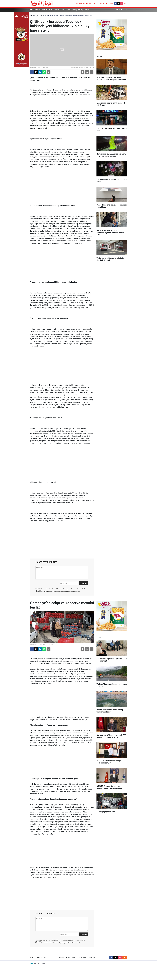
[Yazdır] (48, 72)
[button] (82, 72)
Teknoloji (80, 10)
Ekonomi (44, 10)
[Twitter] (36, 72)
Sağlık (68, 10)
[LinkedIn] (40, 72)
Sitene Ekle (92, 957)
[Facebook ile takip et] (115, 3)
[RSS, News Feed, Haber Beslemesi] (124, 957)
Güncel (37, 10)
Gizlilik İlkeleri (82, 957)
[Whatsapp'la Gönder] (44, 72)
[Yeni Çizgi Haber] (41, 3)
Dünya (32, 10)
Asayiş (87, 10)
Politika (56, 10)
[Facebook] (32, 72)
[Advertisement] (62, 183)
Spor (62, 10)
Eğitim (74, 10)
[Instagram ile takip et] (121, 3)
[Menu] (126, 10)
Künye (68, 957)
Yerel (50, 10)
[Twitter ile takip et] (118, 3)
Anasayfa (35, 15)
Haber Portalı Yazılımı (39, 963)
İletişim (74, 957)
